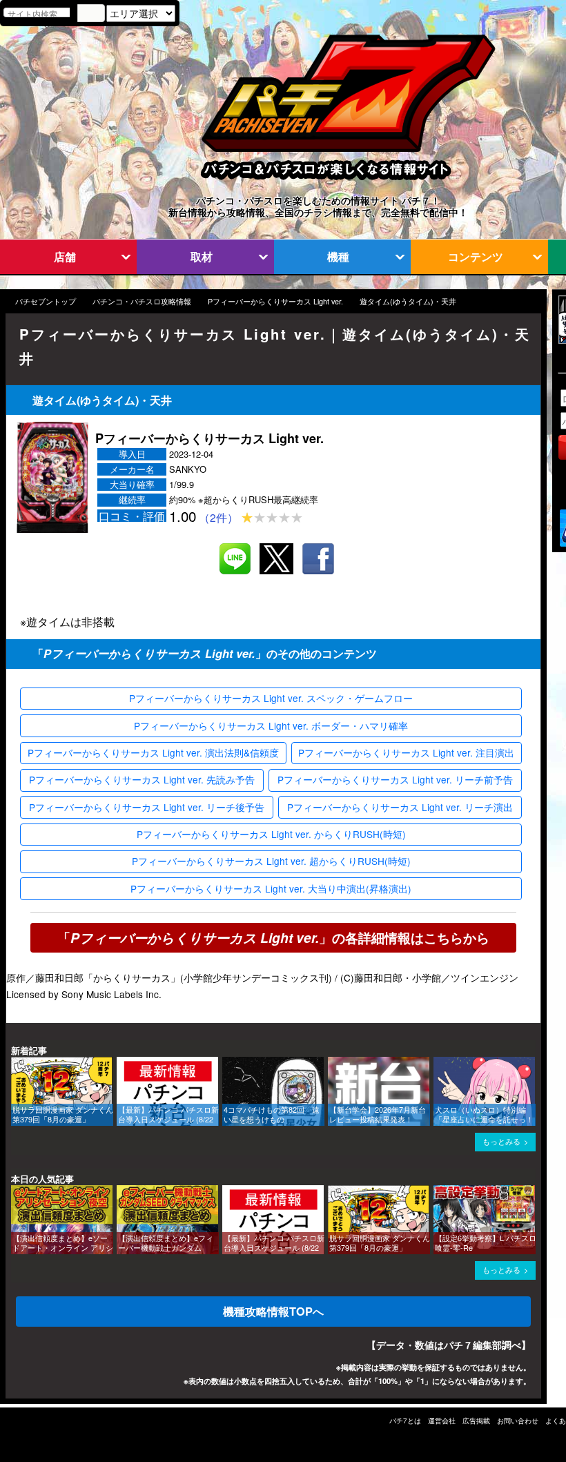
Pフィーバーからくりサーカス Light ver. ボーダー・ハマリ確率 (271, 725)
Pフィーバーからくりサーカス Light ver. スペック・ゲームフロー (271, 698)
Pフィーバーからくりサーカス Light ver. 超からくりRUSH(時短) (271, 861)
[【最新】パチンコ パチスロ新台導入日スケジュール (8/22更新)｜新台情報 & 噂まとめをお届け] (121, 1063)
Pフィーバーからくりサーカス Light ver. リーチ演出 (400, 807)
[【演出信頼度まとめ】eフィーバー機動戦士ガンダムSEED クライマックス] (121, 1192)
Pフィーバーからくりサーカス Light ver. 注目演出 (406, 752)
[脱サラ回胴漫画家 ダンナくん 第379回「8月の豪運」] (16, 1063)
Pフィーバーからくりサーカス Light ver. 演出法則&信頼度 (153, 752)
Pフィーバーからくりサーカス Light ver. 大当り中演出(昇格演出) (270, 888)
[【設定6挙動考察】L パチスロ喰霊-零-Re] (438, 1192)
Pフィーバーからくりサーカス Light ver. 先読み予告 (142, 779)
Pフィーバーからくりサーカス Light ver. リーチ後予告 (146, 807)
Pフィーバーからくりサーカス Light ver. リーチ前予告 (395, 779)
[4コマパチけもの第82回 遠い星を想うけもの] (227, 1063)
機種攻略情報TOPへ (273, 1311)
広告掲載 (476, 1420)
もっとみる (501, 1141)
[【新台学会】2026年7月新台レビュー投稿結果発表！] (333, 1063)
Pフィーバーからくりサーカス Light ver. (275, 301)
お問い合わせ (517, 1420)
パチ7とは (405, 1420)
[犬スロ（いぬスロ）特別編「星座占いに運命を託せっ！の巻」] (438, 1063)
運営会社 (442, 1420)
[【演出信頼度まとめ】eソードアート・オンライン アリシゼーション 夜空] (16, 1192)
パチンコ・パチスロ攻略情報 (141, 301)
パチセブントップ (45, 301)
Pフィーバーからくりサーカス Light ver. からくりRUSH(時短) (271, 834)
